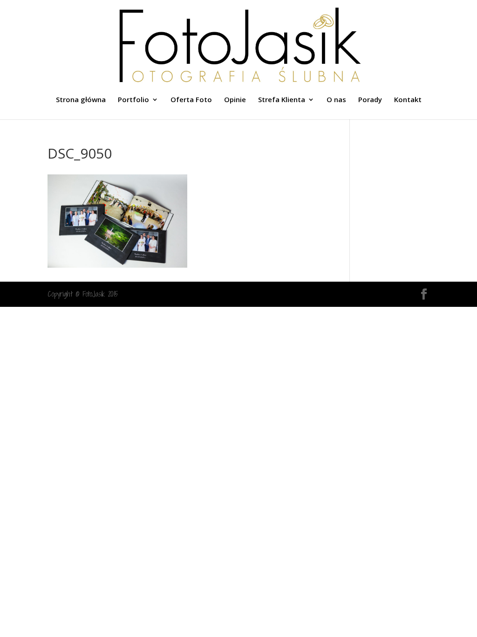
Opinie (235, 100)
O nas (336, 100)
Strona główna (81, 100)
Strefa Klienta (281, 100)
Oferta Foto (191, 100)
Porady (370, 100)
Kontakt (408, 100)
